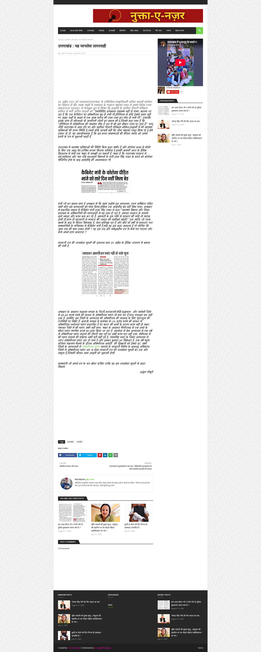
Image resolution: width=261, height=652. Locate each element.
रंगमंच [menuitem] (168, 30)
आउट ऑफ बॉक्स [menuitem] (76, 30)
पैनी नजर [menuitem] (158, 30)
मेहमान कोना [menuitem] (179, 30)
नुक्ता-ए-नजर (65, 53)
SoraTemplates (73, 648)
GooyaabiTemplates (102, 648)
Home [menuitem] (63, 30)
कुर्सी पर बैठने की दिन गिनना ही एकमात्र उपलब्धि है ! (135, 526)
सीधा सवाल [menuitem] (134, 30)
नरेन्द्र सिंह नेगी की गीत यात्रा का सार (186, 121)
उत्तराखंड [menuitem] (90, 30)
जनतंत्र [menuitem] (101, 30)
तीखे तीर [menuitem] (122, 30)
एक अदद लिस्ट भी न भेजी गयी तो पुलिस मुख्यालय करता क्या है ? (70, 526)
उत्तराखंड (70, 442)
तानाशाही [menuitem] (112, 30)
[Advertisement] (105, 79)
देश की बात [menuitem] (147, 30)
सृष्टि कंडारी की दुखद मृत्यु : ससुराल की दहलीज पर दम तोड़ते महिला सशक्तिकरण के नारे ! (104, 527)
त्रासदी (67, 40)
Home (60, 40)
